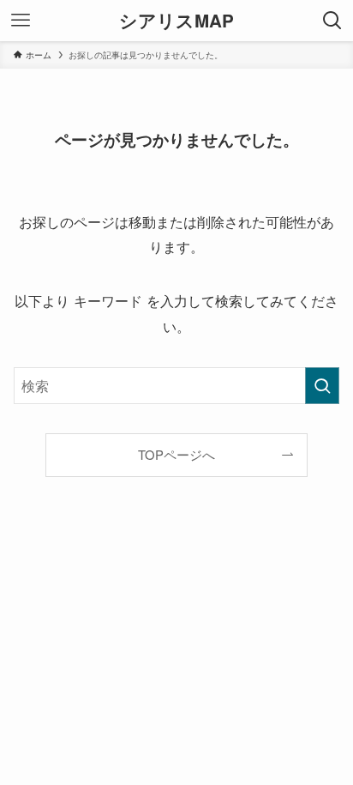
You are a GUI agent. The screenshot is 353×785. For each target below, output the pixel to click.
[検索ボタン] (332, 20)
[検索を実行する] (322, 385)
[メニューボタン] (20, 20)
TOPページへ (176, 454)
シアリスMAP (176, 21)
